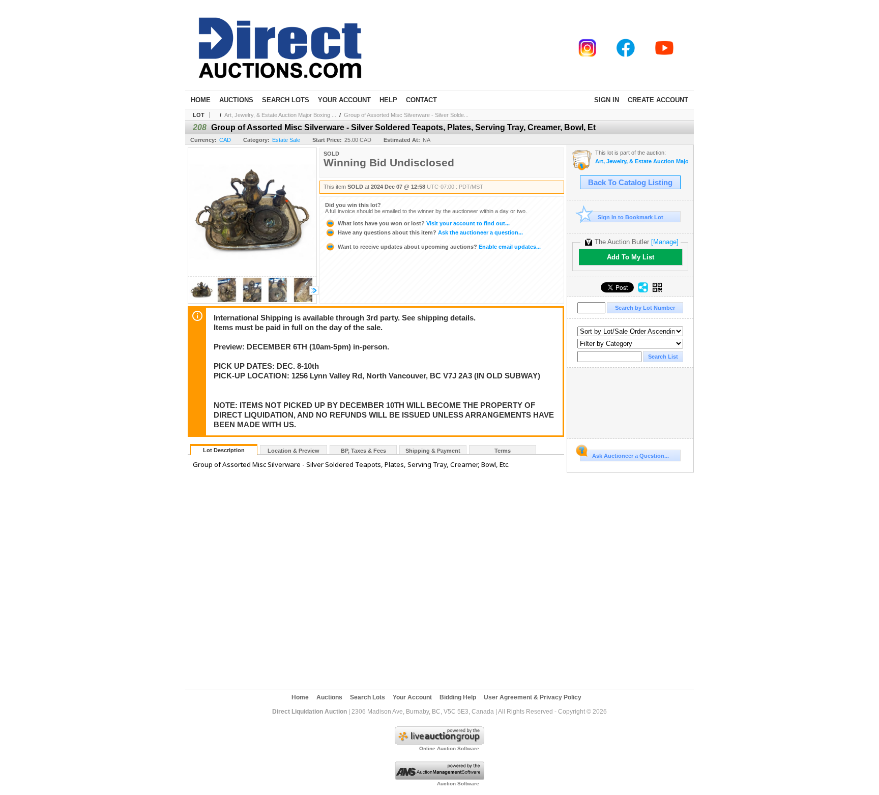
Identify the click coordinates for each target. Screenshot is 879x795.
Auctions (236, 100)
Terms (502, 451)
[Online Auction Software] (439, 742)
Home (201, 100)
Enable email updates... (439, 247)
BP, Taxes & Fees (363, 451)
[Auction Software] (439, 777)
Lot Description (224, 450)
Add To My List (630, 257)
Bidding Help (458, 697)
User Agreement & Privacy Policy (532, 697)
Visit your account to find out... (424, 223)
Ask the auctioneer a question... (430, 232)
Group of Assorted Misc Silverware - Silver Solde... (406, 115)
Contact (421, 100)
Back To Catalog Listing (630, 183)
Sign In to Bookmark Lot (630, 217)
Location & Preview (293, 451)
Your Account (344, 100)
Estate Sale (286, 140)
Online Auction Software (449, 748)
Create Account (658, 100)
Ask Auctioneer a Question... (630, 456)
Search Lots (285, 100)
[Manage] (665, 242)
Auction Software (458, 783)
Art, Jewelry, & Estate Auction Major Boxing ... (280, 115)
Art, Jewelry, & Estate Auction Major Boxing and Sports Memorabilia (641, 161)
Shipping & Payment (432, 451)
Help (388, 100)
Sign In (606, 100)
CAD (225, 140)
